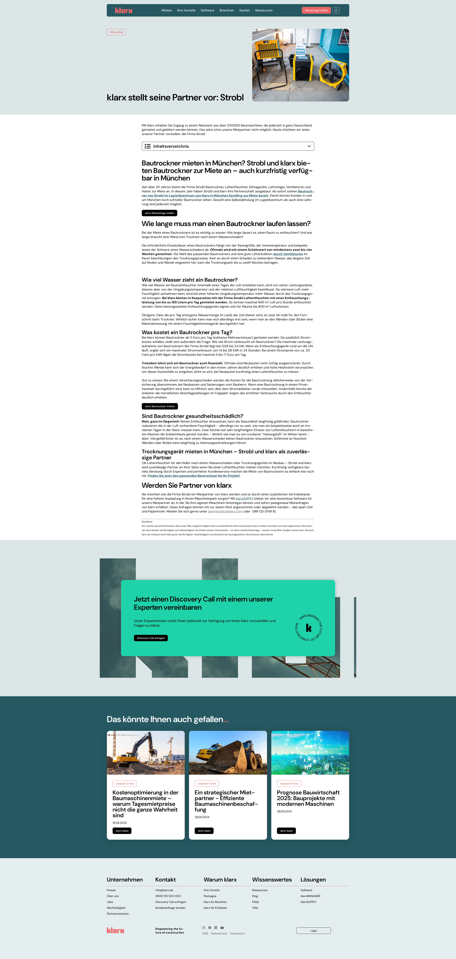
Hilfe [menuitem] (255, 908)
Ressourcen (264, 10)
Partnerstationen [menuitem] (118, 914)
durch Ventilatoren (288, 254)
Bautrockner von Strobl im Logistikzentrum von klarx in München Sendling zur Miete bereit (228, 193)
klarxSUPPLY (244, 498)
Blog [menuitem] (255, 896)
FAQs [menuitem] (255, 902)
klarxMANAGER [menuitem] (310, 896)
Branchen (227, 10)
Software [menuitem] (306, 890)
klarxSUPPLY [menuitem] (308, 902)
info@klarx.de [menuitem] (164, 890)
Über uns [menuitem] (113, 896)
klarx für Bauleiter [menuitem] (215, 902)
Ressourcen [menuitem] (260, 890)
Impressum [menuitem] (237, 933)
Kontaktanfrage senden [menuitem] (170, 908)
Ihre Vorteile (186, 10)
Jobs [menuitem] (110, 902)
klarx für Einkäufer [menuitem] (215, 908)
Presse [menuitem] (111, 890)
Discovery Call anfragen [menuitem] (170, 902)
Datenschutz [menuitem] (219, 933)
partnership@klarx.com (225, 511)
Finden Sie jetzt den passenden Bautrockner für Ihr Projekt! (194, 476)
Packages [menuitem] (210, 896)
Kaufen (244, 10)
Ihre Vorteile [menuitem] (212, 890)
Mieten (167, 10)
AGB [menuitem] (205, 933)
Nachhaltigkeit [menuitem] (116, 908)
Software (207, 10)
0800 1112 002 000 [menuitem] (168, 896)
